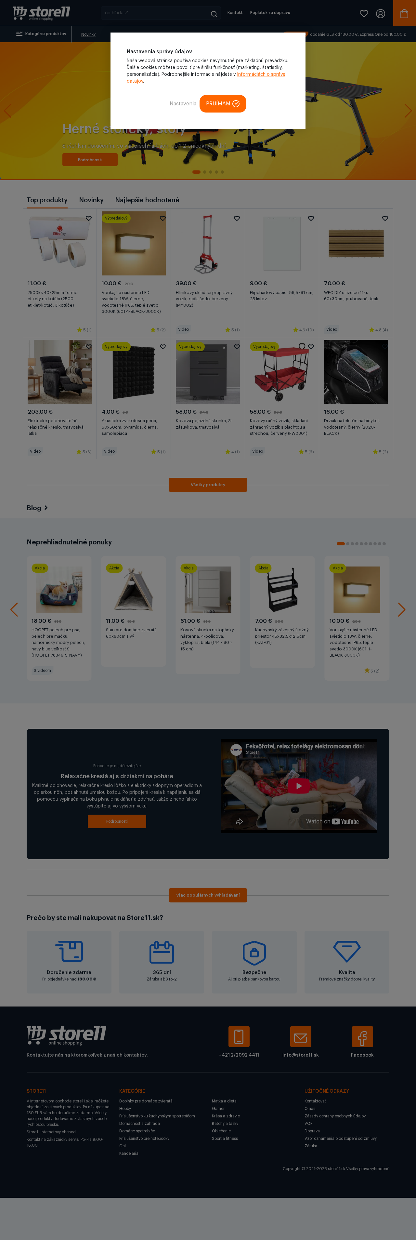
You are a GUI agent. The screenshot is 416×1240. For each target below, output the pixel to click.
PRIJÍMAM (218, 103)
